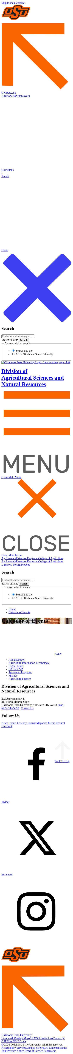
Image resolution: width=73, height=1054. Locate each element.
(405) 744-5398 (10, 708)
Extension (21, 558)
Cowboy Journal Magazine (32, 722)
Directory (6, 95)
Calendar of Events (19, 612)
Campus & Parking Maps (15, 1038)
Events (12, 722)
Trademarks (49, 1050)
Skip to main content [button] (12, 2)
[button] (36, 173)
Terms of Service (33, 1050)
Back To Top (62, 761)
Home (12, 609)
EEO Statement (51, 1047)
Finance (13, 675)
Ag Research (8, 558)
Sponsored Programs (20, 672)
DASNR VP (16, 669)
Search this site (9, 339)
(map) (61, 704)
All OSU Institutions (41, 1038)
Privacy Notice (15, 1050)
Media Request (56, 722)
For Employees (21, 95)
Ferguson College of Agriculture (45, 558)
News (4, 722)
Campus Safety (34, 1047)
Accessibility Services (13, 1047)
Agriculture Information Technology (29, 662)
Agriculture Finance (20, 678)
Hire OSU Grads (16, 1041)
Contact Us (27, 708)
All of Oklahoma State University (34, 354)
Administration (17, 659)
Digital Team (16, 666)
